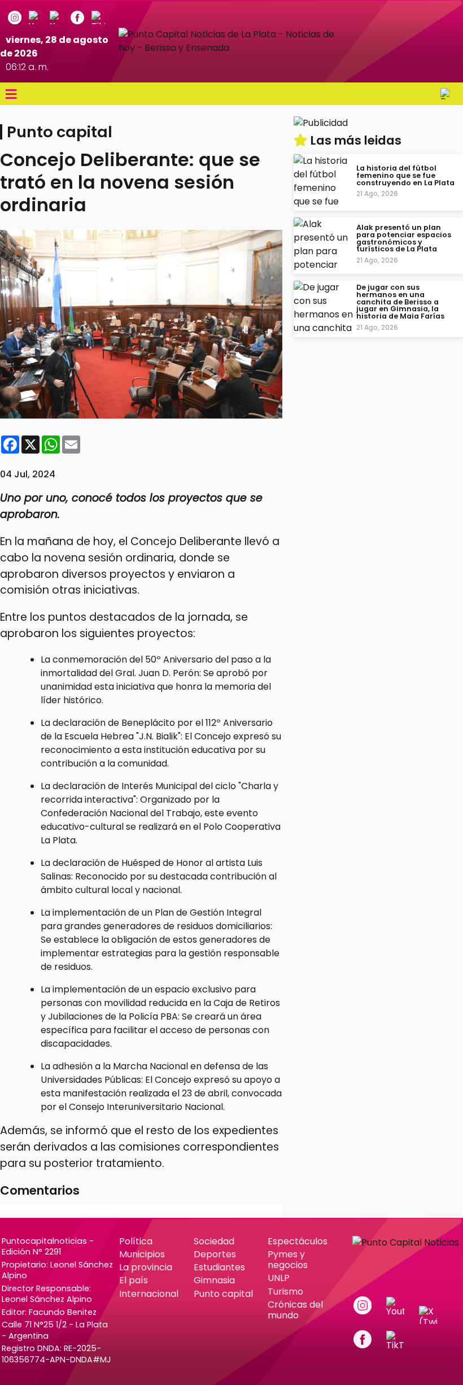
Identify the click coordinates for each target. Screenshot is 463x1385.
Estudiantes (219, 1267)
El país (133, 1280)
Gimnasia (214, 1280)
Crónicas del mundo (295, 1310)
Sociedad (214, 1241)
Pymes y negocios (288, 1259)
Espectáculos (297, 1241)
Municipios (142, 1254)
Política (135, 1241)
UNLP (279, 1277)
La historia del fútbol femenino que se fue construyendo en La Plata (405, 175)
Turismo (285, 1291)
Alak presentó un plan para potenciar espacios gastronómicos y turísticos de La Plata (403, 238)
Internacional (148, 1293)
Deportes (215, 1254)
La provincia (145, 1267)
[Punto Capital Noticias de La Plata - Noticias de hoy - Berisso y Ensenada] (231, 47)
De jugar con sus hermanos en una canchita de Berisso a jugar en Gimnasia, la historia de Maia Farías (400, 301)
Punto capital (223, 1293)
